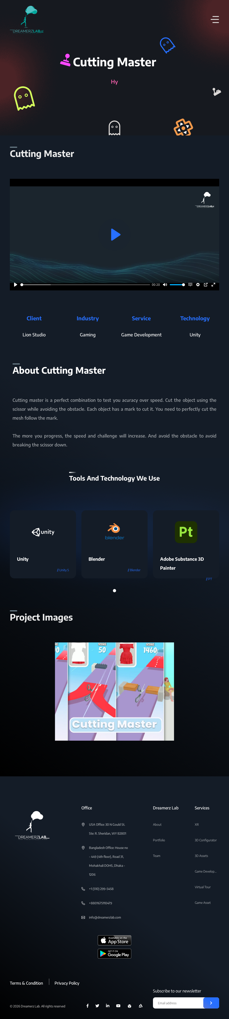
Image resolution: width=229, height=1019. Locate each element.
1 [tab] (114, 590)
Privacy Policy (67, 983)
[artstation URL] (140, 1006)
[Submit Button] (211, 1003)
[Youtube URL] (118, 1006)
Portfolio (159, 840)
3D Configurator (206, 840)
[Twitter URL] (97, 1006)
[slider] (85, 285)
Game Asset (203, 902)
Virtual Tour (203, 887)
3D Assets (201, 856)
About (157, 824)
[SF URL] (129, 1006)
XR (197, 824)
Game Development (206, 871)
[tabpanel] (43, 544)
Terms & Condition (26, 983)
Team (156, 856)
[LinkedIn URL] (107, 1006)
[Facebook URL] (87, 1006)
